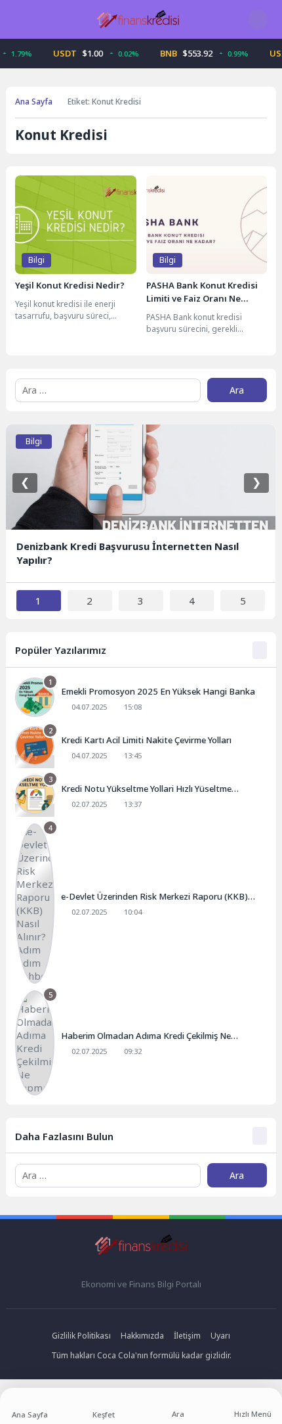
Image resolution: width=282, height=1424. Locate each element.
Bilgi (36, 259)
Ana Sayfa (33, 101)
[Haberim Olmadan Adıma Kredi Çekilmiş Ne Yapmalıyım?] (140, 1042)
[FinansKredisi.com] (138, 19)
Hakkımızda (142, 1335)
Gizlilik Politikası (81, 1335)
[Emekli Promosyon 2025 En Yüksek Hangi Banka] (140, 699)
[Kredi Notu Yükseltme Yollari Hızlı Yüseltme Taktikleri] (140, 796)
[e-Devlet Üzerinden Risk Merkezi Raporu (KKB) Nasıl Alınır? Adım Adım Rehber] (140, 903)
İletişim (187, 1335)
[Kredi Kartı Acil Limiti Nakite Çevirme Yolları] (140, 747)
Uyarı (220, 1335)
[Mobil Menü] (19, 19)
